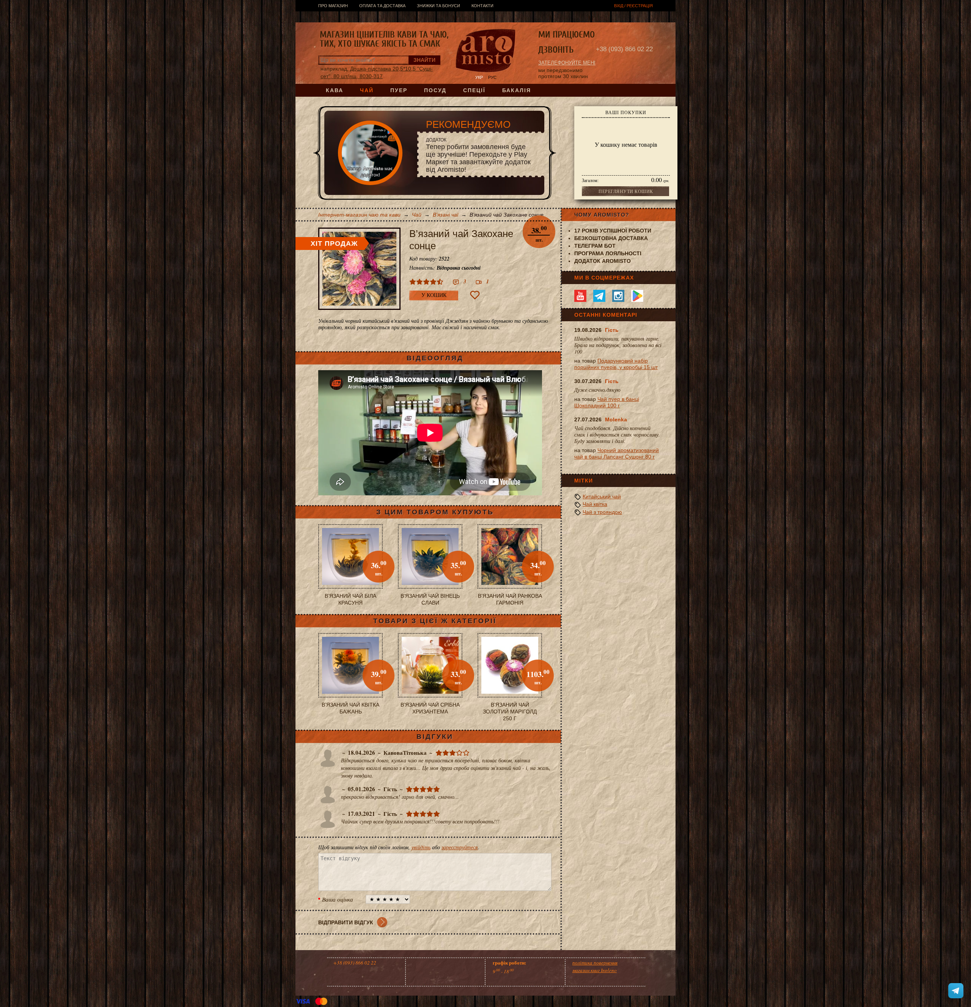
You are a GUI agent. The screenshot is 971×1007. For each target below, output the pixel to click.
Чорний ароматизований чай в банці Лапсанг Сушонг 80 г (616, 453)
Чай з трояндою (602, 512)
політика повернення (594, 962)
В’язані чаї (445, 215)
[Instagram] (618, 296)
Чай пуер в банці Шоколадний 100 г (606, 402)
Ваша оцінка (337, 899)
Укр (479, 77)
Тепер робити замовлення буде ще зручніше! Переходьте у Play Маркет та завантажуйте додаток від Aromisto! (478, 155)
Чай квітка (595, 504)
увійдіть (421, 847)
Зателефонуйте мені (566, 63)
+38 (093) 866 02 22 (624, 49)
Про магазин (333, 5)
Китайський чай (602, 496)
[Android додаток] (637, 296)
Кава (334, 90)
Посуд (435, 90)
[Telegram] (599, 296)
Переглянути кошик (626, 191)
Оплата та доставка (382, 5)
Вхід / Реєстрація (633, 5)
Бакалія (516, 90)
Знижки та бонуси (438, 5)
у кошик (433, 295)
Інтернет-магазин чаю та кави (359, 215)
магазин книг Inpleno (594, 970)
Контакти (482, 5)
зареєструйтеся (460, 847)
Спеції (474, 90)
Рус (492, 77)
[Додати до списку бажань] (475, 295)
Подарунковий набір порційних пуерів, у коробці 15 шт (616, 364)
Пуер (398, 90)
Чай (367, 90)
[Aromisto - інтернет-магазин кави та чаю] (486, 51)
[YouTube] (580, 296)
